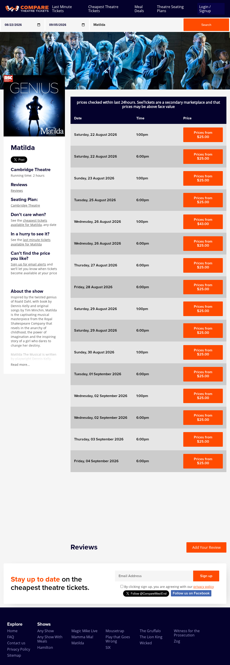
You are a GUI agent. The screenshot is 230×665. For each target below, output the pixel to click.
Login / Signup (205, 8)
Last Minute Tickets (62, 9)
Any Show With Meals (49, 639)
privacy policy (203, 587)
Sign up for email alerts (28, 264)
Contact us (16, 642)
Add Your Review (206, 547)
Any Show (45, 630)
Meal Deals (139, 9)
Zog (177, 641)
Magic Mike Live (84, 630)
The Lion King (151, 636)
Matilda (77, 642)
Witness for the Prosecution (187, 633)
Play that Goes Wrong (118, 639)
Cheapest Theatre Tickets (103, 9)
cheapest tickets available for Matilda (29, 222)
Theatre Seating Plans (170, 9)
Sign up (206, 576)
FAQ (10, 636)
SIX (108, 647)
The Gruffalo (150, 630)
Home (12, 630)
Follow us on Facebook (191, 593)
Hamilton (45, 647)
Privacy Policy (18, 649)
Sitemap (14, 655)
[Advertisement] (148, 503)
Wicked (146, 642)
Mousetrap (115, 630)
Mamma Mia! (82, 636)
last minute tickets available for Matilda (31, 242)
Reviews (17, 190)
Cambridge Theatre (25, 205)
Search (206, 25)
